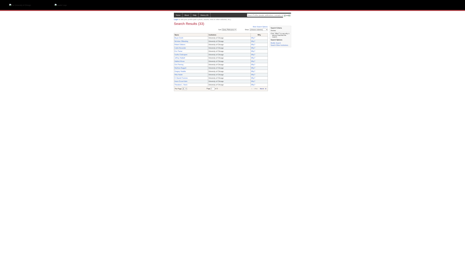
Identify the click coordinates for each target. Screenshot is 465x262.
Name (177, 35)
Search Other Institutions (279, 45)
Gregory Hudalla (180, 71)
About (186, 15)
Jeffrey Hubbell (179, 58)
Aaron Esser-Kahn (180, 81)
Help (194, 15)
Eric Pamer (178, 51)
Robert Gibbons (179, 44)
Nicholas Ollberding (181, 41)
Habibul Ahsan (179, 61)
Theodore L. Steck (180, 85)
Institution (212, 35)
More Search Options (260, 27)
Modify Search (276, 43)
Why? (253, 38)
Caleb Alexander (180, 48)
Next (261, 88)
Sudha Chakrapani (180, 55)
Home (178, 15)
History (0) (204, 15)
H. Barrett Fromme (181, 78)
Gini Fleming (178, 65)
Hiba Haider (178, 75)
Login (176, 19)
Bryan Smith (178, 38)
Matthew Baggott (180, 68)
